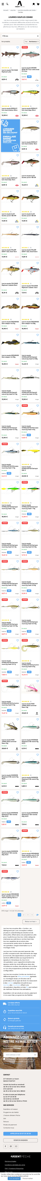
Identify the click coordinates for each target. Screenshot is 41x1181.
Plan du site (9, 1172)
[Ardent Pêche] (20, 4)
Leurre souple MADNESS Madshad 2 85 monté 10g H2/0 (30, 779)
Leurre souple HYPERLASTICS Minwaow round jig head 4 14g (10, 466)
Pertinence (33, 41)
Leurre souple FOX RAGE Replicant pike (10, 71)
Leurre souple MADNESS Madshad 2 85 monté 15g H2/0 (10, 777)
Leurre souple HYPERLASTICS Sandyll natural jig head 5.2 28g (30, 357)
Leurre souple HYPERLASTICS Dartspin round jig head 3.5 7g (10, 662)
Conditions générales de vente (15, 1165)
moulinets (16, 985)
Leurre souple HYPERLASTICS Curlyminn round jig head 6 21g (30, 665)
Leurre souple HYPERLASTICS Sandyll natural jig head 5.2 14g (9, 392)
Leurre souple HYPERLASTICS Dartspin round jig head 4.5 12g (10, 583)
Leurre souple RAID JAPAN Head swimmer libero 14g (29, 705)
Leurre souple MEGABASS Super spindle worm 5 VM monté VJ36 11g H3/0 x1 (30, 855)
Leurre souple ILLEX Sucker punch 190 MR (9, 215)
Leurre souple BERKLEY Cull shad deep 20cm (29, 109)
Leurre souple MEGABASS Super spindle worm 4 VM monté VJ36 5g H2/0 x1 (10, 896)
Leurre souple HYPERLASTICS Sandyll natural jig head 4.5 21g (29, 392)
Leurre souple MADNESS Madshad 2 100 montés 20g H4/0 (30, 814)
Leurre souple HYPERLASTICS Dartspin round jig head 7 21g (10, 507)
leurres (6, 985)
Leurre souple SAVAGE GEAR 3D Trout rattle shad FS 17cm (30, 69)
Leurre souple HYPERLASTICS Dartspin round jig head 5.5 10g (30, 545)
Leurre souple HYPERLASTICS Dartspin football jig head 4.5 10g (10, 624)
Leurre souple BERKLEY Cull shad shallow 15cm (29, 143)
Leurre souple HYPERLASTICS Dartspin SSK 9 (30, 468)
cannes (10, 983)
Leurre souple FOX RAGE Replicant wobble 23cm (10, 284)
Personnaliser (28, 1178)
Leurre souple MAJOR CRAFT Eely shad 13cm (9, 250)
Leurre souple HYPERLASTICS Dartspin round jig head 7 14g (30, 507)
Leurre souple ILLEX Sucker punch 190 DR (29, 176)
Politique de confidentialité (12, 1063)
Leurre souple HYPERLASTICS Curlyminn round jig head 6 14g (10, 703)
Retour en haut (31, 922)
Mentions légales (10, 1161)
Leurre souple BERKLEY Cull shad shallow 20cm (9, 109)
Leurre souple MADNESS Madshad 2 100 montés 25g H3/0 (10, 814)
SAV (4, 1118)
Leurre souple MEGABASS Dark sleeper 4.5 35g (10, 356)
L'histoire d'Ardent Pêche (11, 1115)
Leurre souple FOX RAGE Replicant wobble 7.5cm (30, 286)
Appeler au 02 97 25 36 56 (20, 1133)
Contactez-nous (8, 1128)
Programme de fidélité (11, 1112)
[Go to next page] (37, 915)
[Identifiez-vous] (33, 4)
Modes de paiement (10, 1125)
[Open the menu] (2, 4)
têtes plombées (24, 976)
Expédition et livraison (10, 1109)
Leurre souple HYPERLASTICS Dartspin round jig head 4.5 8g (30, 583)
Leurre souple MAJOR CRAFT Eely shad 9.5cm (29, 250)
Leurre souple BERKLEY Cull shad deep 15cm (9, 179)
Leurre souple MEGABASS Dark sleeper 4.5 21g (10, 322)
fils (27, 987)
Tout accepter (14, 1178)
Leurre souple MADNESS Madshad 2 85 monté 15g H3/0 (30, 741)
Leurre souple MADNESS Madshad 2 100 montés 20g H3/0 (10, 853)
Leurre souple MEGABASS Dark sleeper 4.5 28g (30, 322)
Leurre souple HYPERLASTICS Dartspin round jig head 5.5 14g (10, 545)
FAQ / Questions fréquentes (14, 1168)
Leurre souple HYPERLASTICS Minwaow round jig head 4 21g (30, 428)
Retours (6, 1121)
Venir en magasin (21, 1140)
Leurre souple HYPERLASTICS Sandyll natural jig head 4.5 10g (9, 428)
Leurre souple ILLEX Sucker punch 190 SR (29, 215)
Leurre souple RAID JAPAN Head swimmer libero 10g (9, 741)
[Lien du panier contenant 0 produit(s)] (38, 4)
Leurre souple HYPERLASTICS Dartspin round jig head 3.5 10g (30, 622)
